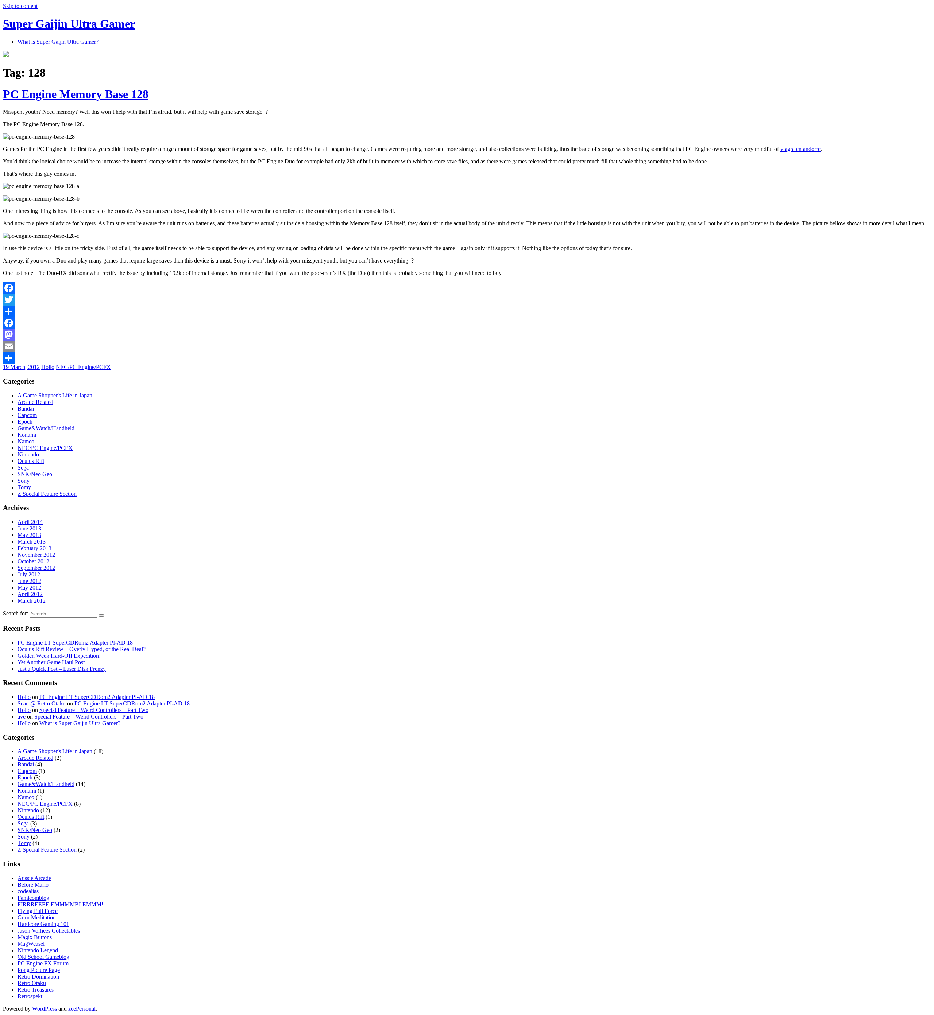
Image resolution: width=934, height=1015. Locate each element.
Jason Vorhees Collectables (49, 931)
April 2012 (30, 594)
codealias (28, 891)
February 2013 (34, 548)
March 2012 (32, 601)
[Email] (467, 346)
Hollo (47, 367)
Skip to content (20, 6)
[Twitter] (467, 300)
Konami (27, 435)
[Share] (467, 311)
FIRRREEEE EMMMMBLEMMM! (60, 904)
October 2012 (33, 561)
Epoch (25, 422)
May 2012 (29, 587)
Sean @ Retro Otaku (42, 703)
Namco (26, 441)
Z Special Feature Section (47, 494)
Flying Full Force (38, 911)
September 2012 (36, 568)
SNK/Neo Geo (35, 474)
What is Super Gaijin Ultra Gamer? (58, 42)
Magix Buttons (35, 937)
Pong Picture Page (39, 970)
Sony (24, 481)
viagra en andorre (800, 149)
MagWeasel (31, 944)
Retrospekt (30, 996)
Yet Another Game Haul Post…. (55, 662)
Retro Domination (38, 976)
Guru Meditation (37, 917)
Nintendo (28, 454)
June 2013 (29, 528)
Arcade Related (35, 402)
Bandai (26, 408)
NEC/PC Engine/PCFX (83, 367)
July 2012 (29, 574)
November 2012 (36, 555)
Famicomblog (33, 898)
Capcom (27, 415)
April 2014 (30, 522)
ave (22, 716)
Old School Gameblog (43, 957)
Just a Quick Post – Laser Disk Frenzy (62, 669)
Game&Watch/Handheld (46, 428)
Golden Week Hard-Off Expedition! (59, 656)
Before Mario (33, 885)
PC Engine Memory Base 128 (75, 94)
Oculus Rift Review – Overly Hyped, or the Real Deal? (82, 649)
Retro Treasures (36, 990)
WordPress (44, 1009)
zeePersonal (82, 1009)
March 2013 (32, 541)
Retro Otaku (32, 983)
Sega (23, 467)
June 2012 (29, 581)
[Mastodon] (467, 335)
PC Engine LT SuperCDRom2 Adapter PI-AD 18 (75, 642)
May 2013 (29, 535)
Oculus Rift (31, 461)
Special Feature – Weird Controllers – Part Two (93, 710)
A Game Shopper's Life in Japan (55, 395)
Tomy (24, 487)
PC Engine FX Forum (43, 963)
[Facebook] (467, 288)
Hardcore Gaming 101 (43, 924)
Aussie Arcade (34, 878)
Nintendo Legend (38, 950)
